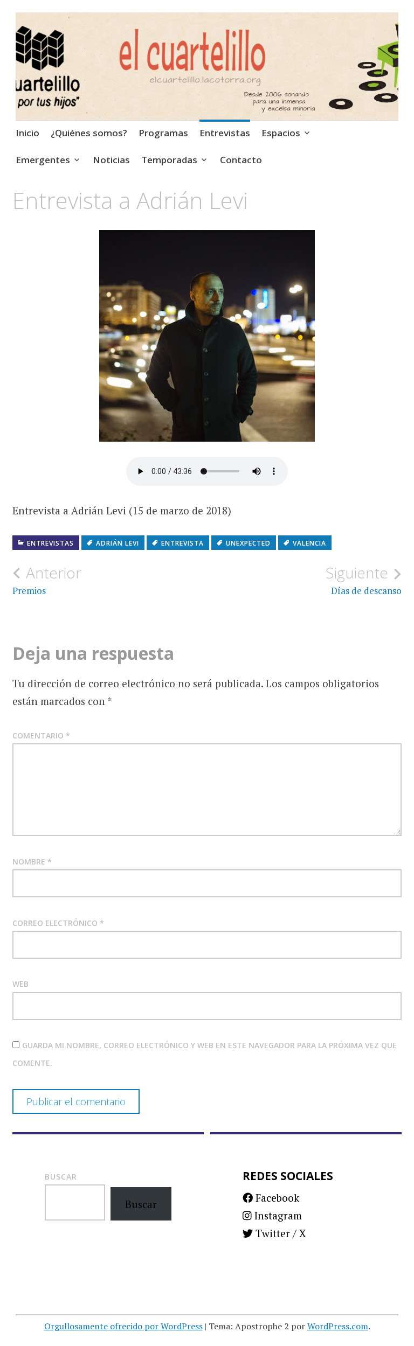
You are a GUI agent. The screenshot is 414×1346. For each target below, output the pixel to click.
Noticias (111, 160)
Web (20, 984)
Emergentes (43, 160)
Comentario (41, 735)
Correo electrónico (58, 923)
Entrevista (182, 543)
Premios (46, 580)
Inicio (27, 133)
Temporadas (169, 160)
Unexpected (248, 543)
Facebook (276, 1197)
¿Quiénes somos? (89, 133)
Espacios (280, 133)
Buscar (61, 1176)
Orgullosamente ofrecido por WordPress (123, 1326)
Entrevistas (224, 133)
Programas (163, 133)
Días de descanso (364, 580)
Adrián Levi (117, 543)
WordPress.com (337, 1326)
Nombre (32, 861)
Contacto (241, 160)
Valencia (309, 543)
